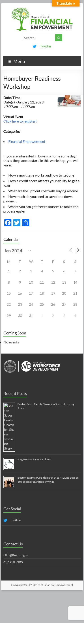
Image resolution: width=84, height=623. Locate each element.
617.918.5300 (13, 562)
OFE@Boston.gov (15, 555)
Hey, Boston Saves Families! (34, 459)
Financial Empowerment (26, 141)
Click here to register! (20, 121)
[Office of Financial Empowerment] (42, 9)
